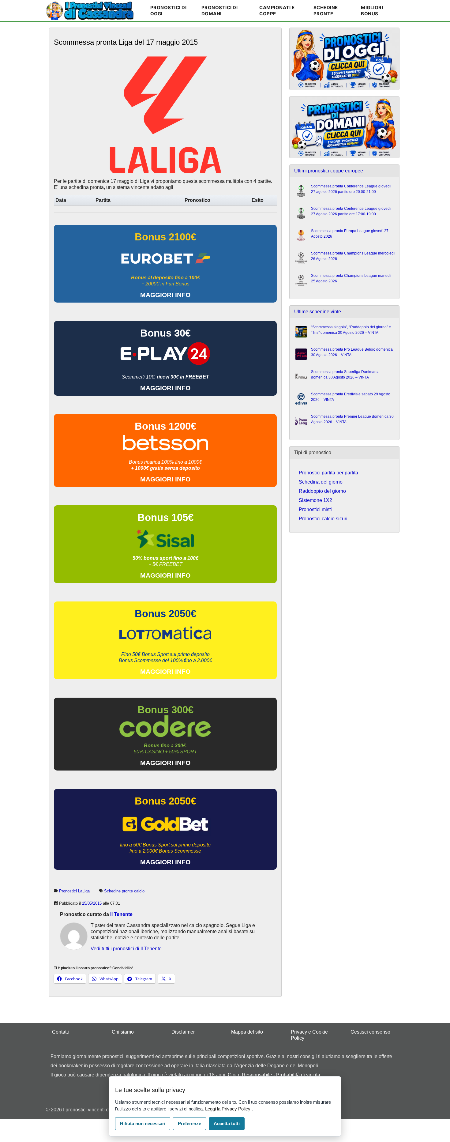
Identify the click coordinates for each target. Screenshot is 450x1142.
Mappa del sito (247, 1032)
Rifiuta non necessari (142, 1123)
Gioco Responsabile (250, 1074)
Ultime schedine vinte (317, 311)
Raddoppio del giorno (322, 491)
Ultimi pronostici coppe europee (328, 170)
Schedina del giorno (321, 481)
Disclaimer (183, 1032)
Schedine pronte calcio (124, 891)
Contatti (60, 1032)
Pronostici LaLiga (74, 891)
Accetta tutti (227, 1123)
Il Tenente (121, 914)
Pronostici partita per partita (328, 472)
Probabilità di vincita (298, 1074)
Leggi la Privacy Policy (228, 1108)
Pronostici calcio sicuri (323, 518)
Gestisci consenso (370, 1032)
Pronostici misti (315, 509)
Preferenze (189, 1123)
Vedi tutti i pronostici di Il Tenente (126, 948)
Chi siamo (123, 1032)
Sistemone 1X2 (315, 500)
